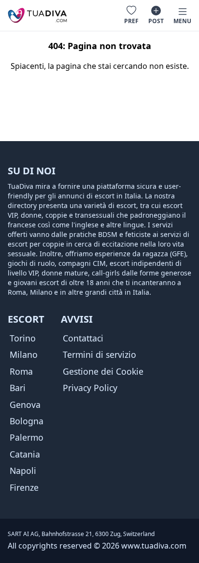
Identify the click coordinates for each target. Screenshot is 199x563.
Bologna (26, 421)
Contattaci (83, 338)
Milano (24, 354)
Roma (21, 371)
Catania (25, 454)
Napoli (23, 470)
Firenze (24, 487)
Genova (25, 404)
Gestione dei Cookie (103, 371)
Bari (18, 387)
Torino (23, 338)
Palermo (26, 437)
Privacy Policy (90, 387)
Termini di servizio (99, 354)
